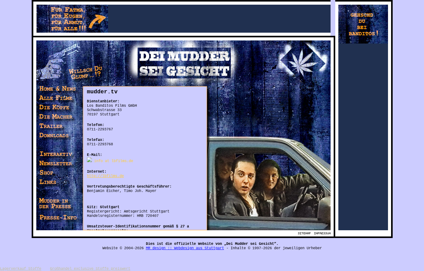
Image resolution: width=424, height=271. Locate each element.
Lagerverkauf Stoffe (20, 269)
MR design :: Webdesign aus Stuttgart (185, 248)
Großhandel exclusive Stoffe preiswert (90, 269)
